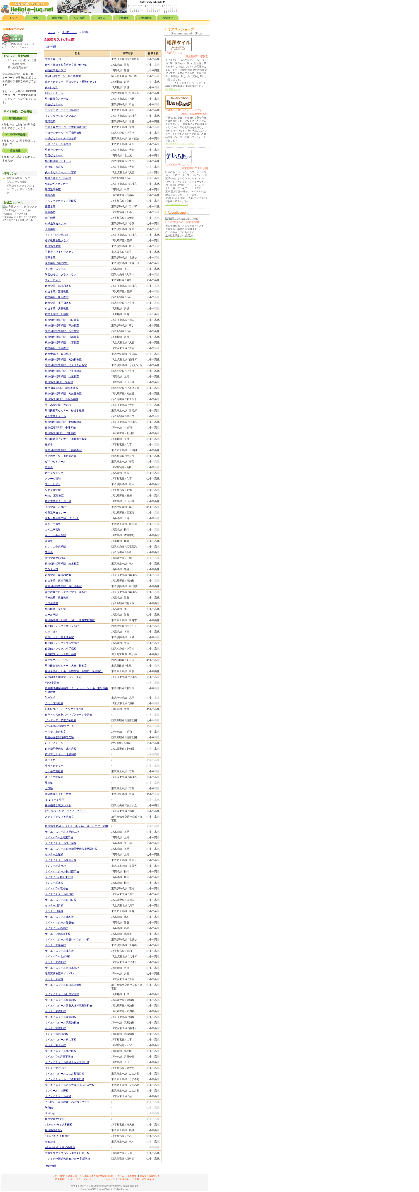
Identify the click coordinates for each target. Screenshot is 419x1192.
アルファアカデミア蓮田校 (60, 200)
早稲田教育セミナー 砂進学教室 (64, 410)
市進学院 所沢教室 (57, 297)
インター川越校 (54, 911)
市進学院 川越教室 (57, 308)
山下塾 (49, 788)
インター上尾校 (54, 854)
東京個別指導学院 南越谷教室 (63, 393)
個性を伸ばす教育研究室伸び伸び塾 (66, 64)
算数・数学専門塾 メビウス (62, 518)
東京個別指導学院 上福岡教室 (63, 450)
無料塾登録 (15, 118)
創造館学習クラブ (55, 70)
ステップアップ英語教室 (59, 816)
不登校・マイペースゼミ (59, 251)
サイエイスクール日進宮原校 (62, 994)
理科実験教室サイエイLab (60, 973)
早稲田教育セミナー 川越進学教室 (66, 438)
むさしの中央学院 (55, 546)
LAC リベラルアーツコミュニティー (66, 811)
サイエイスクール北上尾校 (60, 843)
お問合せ (167, 17)
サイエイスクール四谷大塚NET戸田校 (67, 1062)
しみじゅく (51, 631)
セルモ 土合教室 (55, 731)
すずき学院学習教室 (57, 234)
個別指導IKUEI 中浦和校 (60, 427)
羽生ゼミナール (54, 104)
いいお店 (79, 17)
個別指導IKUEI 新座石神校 (61, 399)
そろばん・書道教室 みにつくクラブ (67, 1101)
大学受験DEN (53, 59)
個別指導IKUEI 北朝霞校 (60, 433)
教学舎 (49, 444)
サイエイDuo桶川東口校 (59, 877)
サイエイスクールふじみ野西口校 (64, 1073)
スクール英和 (53, 478)
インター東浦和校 (55, 1011)
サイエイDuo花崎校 (56, 888)
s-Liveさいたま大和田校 (58, 1124)
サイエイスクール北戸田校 (60, 1050)
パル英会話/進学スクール (59, 726)
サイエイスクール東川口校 (60, 899)
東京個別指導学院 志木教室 (62, 563)
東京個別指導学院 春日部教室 (63, 586)
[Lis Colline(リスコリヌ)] (178, 162)
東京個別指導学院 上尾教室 (62, 376)
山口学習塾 (51, 603)
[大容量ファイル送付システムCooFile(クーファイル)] (19, 210)
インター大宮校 (54, 979)
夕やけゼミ (51, 87)
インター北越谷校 (55, 945)
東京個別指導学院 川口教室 (62, 319)
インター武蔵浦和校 (57, 1033)
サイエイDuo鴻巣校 (56, 928)
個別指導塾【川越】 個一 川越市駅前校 (70, 620)
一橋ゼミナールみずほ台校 (60, 138)
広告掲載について (64, 1179)
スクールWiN (52, 484)
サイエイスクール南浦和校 (60, 1016)
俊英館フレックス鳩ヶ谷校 (60, 654)
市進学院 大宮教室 (57, 348)
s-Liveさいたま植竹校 (57, 1135)
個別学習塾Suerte (55, 1118)
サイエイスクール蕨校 (58, 1096)
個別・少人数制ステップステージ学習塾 (68, 714)
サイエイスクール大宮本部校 (62, 967)
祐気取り (188, 235)
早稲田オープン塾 (55, 608)
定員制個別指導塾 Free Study (63, 677)
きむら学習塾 (53, 523)
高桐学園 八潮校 (55, 506)
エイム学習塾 (53, 529)
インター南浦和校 (55, 1028)
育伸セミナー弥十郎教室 (59, 637)
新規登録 (57, 17)
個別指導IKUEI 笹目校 (59, 382)
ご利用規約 (145, 17)
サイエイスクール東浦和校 (60, 999)
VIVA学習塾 (52, 682)
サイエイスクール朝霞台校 (60, 860)
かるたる (50, 1141)
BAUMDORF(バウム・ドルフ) (186, 112)
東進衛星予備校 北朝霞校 (60, 748)
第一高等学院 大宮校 (58, 404)
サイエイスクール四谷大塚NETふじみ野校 (69, 1084)
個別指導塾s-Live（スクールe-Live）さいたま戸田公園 (76, 826)
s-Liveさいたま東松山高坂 (60, 1147)
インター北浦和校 (55, 962)
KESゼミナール (54, 93)
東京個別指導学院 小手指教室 (63, 370)
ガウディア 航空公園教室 (60, 720)
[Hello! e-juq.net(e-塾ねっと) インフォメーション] (12, 41)
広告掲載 (15, 150)
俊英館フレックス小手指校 (60, 648)
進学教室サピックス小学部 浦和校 (66, 591)
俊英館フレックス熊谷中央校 (62, 643)
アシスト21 (51, 569)
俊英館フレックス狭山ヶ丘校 (62, 626)
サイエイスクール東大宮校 (60, 1039)
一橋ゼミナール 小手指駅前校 (63, 132)
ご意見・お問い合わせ (143, 1179)
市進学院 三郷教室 (57, 291)
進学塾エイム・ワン (57, 660)
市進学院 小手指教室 (58, 302)
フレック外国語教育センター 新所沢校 (67, 1158)
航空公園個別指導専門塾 (59, 737)
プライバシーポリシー (87, 1179)
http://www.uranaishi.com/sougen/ (180, 238)
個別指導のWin (53, 1130)
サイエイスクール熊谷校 (59, 922)
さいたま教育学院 (55, 535)
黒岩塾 (49, 782)
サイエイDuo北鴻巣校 (57, 933)
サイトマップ (108, 1179)
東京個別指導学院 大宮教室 (62, 342)
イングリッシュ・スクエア (60, 115)
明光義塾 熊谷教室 (57, 597)
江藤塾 (49, 540)
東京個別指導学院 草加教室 (62, 325)
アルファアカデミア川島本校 (62, 110)
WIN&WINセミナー (56, 183)
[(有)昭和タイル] (178, 50)
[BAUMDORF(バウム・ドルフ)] (178, 107)
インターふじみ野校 (57, 1090)
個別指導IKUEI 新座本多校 (61, 387)
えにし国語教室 (54, 703)
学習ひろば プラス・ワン (60, 274)
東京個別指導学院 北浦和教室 (63, 421)
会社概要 (123, 17)
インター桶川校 (54, 882)
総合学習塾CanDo (55, 557)
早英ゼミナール (54, 149)
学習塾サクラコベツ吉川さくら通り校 (67, 1152)
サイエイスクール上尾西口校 (62, 831)
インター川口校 (54, 905)
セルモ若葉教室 (54, 771)
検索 (35, 17)
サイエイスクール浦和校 (59, 950)
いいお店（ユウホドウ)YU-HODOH (97, 1176)
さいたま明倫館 (54, 777)
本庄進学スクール (55, 268)
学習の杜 (50, 195)
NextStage (50, 1113)
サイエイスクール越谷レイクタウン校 (67, 939)
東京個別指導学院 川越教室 (62, 336)
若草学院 (50, 257)
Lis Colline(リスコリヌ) (186, 166)
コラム (101, 17)
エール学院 (51, 614)
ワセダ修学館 (53, 489)
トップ (13, 17)
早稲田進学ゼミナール (58, 161)
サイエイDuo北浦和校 (57, 956)
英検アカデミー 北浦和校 (60, 754)
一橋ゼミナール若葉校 (58, 144)
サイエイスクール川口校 (59, 894)
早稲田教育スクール (57, 98)
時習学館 (50, 229)
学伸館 (49, 1107)
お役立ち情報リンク (150, 1176)
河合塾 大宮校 (54, 166)
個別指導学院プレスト (58, 805)
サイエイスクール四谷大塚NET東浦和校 (68, 1005)
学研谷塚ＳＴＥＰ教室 (58, 794)
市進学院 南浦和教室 (58, 574)
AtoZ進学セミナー (55, 223)
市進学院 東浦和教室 (58, 580)
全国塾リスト (69, 32)
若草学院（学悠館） (57, 263)
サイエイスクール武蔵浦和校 (62, 1022)
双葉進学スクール (55, 416)
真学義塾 (50, 212)
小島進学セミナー (55, 512)
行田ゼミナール (54, 743)
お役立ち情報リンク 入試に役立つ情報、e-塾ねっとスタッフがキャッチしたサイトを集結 (21, 185)
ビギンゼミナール (55, 461)
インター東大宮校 (55, 1045)
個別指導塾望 (53, 246)
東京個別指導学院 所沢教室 (62, 331)
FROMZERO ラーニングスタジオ (64, 709)
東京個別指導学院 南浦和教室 (63, 359)
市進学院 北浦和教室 (58, 285)
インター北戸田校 (55, 1067)
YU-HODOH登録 (15, 134)
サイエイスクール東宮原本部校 (63, 984)
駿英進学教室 (53, 189)
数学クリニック (54, 472)
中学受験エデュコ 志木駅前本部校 (66, 127)
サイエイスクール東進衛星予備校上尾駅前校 (71, 848)
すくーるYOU (53, 280)
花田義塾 (50, 121)
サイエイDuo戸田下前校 (59, 1056)
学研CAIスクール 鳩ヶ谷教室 (63, 76)
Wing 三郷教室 (54, 495)
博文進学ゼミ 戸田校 (58, 501)
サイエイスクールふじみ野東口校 (64, 1079)
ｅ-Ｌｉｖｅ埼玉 (54, 799)
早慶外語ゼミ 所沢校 (58, 178)
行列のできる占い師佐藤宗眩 (182, 222)
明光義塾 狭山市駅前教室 (60, 455)
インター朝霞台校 (55, 865)
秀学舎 (49, 552)
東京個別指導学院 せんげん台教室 (66, 365)
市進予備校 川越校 (57, 314)
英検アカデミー (54, 765)
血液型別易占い (173, 235)
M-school (50, 697)
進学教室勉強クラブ (57, 240)
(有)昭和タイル (186, 54)
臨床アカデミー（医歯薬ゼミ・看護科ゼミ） (71, 81)
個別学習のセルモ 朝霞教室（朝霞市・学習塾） (74, 671)
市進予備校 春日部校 (58, 353)
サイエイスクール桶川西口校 (62, 871)
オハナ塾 (50, 760)
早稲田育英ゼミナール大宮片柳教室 (66, 665)
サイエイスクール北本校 (59, 916)
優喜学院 (50, 206)
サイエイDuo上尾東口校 (59, 837)
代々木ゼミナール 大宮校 (60, 172)
